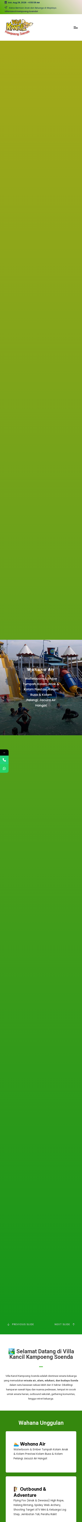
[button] (65, 1324)
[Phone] (4, 760)
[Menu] (75, 27)
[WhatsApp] (4, 768)
